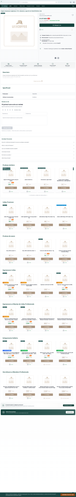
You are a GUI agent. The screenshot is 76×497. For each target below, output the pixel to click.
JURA (10, 6)
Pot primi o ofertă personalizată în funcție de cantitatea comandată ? (15, 142)
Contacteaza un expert (68, 405)
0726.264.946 (48, 41)
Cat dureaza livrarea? (6, 151)
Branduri (15, 6)
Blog (73, 6)
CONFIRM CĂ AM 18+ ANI (68, 494)
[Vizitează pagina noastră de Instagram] (58, 58)
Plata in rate (22, 6)
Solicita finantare (68, 48)
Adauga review (7, 128)
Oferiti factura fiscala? (6, 158)
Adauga (11, 187)
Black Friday (5, 8)
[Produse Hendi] (72, 30)
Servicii (43, 6)
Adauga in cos (57, 25)
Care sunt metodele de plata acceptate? (10, 148)
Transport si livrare (30, 6)
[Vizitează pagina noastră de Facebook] (55, 58)
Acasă (2, 8)
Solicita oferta (70, 412)
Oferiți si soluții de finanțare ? (8, 145)
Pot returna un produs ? (6, 154)
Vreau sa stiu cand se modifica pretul (45, 15)
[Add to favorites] (72, 15)
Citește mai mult (38, 81)
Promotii (38, 6)
